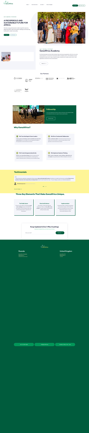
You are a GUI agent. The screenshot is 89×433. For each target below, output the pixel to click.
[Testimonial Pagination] (43, 186)
